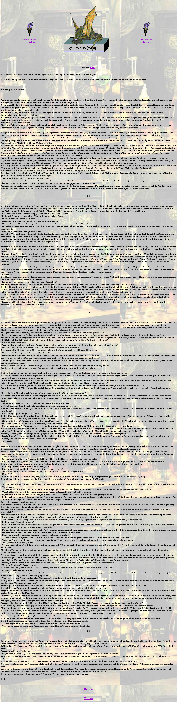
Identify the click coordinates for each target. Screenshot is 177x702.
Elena (92, 67)
